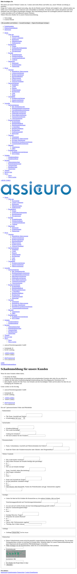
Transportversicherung (18, 117)
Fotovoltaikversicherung (19, 115)
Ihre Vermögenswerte (18, 106)
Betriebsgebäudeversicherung (20, 108)
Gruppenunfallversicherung (20, 143)
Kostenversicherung (14, 120)
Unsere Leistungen (17, 38)
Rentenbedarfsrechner (14, 164)
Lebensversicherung (18, 73)
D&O (13, 148)
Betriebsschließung (17, 128)
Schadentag (9, 418)
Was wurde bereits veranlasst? (15, 459)
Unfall (14, 86)
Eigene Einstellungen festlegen (40, 23)
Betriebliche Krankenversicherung (22, 142)
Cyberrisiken (16, 127)
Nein (7, 465)
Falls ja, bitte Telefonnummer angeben (17, 522)
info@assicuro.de (10, 358)
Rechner (7, 160)
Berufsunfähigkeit (17, 76)
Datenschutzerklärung (11, 28)
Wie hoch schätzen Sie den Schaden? (17, 435)
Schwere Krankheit (17, 81)
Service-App (8, 172)
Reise (13, 95)
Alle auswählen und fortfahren (10, 23)
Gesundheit (11, 96)
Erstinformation (9, 26)
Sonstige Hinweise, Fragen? (14, 515)
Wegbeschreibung (17, 56)
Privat (6, 68)
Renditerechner (12, 167)
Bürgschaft (15, 133)
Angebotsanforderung (18, 58)
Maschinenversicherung (19, 112)
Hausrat (14, 88)
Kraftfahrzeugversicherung (20, 152)
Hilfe (15, 558)
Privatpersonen (16, 51)
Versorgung (15, 137)
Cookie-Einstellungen (31, 572)
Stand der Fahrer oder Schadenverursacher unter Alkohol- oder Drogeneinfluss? (29, 449)
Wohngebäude (16, 90)
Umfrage (14, 59)
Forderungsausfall (17, 132)
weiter (2, 363)
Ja (6, 463)
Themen (7, 170)
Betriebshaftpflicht (17, 123)
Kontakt (10, 53)
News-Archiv (12, 177)
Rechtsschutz (16, 91)
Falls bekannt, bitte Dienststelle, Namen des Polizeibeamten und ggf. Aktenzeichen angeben (33, 487)
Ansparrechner (12, 165)
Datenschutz (15, 66)
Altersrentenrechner (14, 162)
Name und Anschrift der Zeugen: (16, 479)
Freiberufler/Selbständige (19, 48)
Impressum (8, 29)
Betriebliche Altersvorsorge (20, 71)
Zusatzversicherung (18, 100)
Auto (13, 93)
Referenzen (15, 39)
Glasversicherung (17, 118)
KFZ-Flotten (16, 153)
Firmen (14, 46)
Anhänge (8, 532)
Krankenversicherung (18, 98)
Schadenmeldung (13, 157)
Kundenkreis (12, 44)
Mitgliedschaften (17, 41)
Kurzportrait (15, 36)
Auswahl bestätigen (24, 23)
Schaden (7, 155)
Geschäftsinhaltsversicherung (20, 110)
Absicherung (16, 147)
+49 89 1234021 (9, 353)
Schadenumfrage (13, 159)
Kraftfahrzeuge (12, 150)
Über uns (11, 34)
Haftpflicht (15, 85)
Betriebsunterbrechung (18, 125)
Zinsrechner (11, 169)
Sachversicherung (13, 83)
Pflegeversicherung (17, 101)
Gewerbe (7, 103)
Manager (11, 145)
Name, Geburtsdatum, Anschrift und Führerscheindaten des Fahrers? (26, 446)
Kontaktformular (17, 54)
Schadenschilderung (12, 428)
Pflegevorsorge (16, 78)
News (6, 174)
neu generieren (9, 558)
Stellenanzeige (16, 43)
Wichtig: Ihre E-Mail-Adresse (15, 524)
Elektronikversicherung (19, 113)
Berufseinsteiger (17, 49)
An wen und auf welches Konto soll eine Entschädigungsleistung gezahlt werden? (30, 506)
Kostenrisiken (16, 122)
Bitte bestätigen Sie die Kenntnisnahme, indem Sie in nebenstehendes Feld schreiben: (32, 545)
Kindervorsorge (16, 80)
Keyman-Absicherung (18, 140)
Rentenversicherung (18, 75)
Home (6, 33)
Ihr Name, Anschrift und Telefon (16, 416)
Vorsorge (11, 70)
